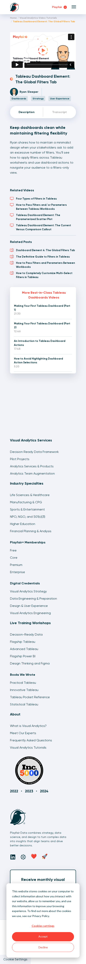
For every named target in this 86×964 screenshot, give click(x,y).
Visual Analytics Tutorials (28, 747)
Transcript (59, 112)
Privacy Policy (40, 916)
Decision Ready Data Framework (34, 452)
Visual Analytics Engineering (30, 613)
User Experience (59, 98)
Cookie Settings (15, 959)
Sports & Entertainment (27, 509)
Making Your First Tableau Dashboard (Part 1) (42, 307)
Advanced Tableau (24, 649)
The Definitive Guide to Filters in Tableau (43, 256)
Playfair (57, 7)
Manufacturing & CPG (26, 502)
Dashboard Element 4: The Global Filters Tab (45, 250)
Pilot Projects (19, 459)
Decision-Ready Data (26, 634)
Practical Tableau (23, 683)
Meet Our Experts (23, 733)
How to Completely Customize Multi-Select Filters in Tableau (44, 275)
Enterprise (17, 572)
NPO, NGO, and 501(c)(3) (27, 517)
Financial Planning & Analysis (30, 531)
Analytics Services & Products (32, 466)
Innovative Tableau (24, 690)
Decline (43, 947)
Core (13, 557)
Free (13, 550)
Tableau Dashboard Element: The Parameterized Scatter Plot (38, 217)
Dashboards (19, 98)
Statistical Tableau (24, 704)
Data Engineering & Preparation (33, 598)
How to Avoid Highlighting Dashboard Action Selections (38, 360)
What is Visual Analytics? (28, 726)
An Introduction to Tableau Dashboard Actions (39, 342)
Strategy (38, 98)
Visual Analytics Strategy (28, 591)
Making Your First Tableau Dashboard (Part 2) (42, 325)
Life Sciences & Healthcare (30, 495)
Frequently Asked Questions (31, 740)
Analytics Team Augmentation (32, 473)
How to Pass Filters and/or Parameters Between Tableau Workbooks (41, 206)
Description (27, 112)
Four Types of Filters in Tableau (36, 198)
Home (13, 17)
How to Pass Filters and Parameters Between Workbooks (45, 264)
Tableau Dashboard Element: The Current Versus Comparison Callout (43, 227)
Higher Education (22, 524)
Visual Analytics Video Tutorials (38, 17)
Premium (16, 565)
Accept (43, 936)
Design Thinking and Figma (30, 663)
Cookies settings (43, 925)
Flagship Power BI (22, 656)
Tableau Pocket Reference (30, 697)
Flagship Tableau (22, 642)
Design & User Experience (29, 606)
